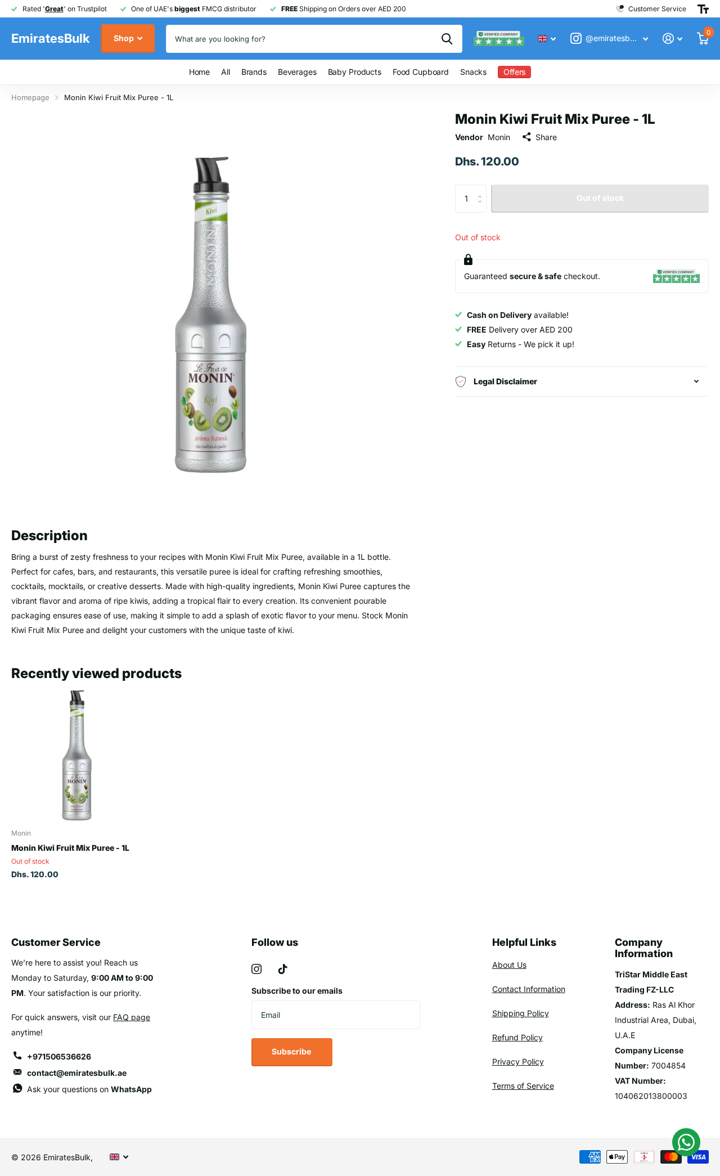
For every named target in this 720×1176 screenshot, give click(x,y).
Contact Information (528, 989)
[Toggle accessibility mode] (703, 9)
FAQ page (131, 1017)
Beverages (297, 72)
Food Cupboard (421, 72)
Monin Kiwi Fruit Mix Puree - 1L (70, 847)
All (225, 72)
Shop (125, 38)
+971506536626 (59, 1056)
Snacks (473, 72)
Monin (499, 136)
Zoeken (446, 39)
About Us (509, 964)
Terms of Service (523, 1085)
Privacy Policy (518, 1061)
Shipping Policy (520, 1013)
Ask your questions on (89, 1089)
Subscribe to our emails (297, 990)
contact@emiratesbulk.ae (77, 1073)
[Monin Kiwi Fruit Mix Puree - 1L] (77, 754)
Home (199, 72)
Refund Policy (517, 1037)
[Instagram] (256, 969)
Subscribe (292, 1051)
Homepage (30, 97)
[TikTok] (282, 969)
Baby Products (354, 72)
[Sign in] (672, 38)
